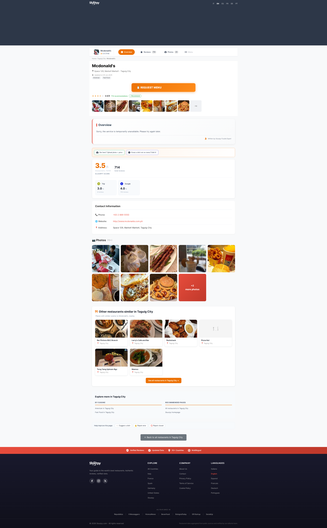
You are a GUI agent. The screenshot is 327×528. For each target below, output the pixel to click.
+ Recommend (135, 96)
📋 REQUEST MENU (149, 87)
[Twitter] (105, 480)
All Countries (153, 469)
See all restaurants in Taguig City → (163, 380)
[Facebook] (92, 480)
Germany (151, 488)
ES (223, 4)
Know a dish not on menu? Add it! (143, 152)
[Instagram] (98, 480)
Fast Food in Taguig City (104, 412)
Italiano (214, 469)
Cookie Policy (185, 488)
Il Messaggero (134, 514)
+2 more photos (192, 287)
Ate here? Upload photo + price (110, 152)
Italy (149, 474)
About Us (183, 469)
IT (213, 4)
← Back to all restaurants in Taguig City (163, 437)
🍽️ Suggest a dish (123, 426)
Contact (182, 474)
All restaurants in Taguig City (176, 408)
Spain (150, 483)
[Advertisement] (163, 25)
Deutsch (214, 488)
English (214, 474)
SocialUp (209, 514)
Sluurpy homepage (172, 412)
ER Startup (196, 514)
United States (153, 493)
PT (237, 4)
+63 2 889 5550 (121, 214)
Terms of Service (186, 483)
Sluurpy (151, 498)
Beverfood (165, 514)
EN (218, 4)
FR (227, 4)
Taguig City (101, 58)
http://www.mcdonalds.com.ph (128, 221)
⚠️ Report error (140, 426)
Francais (214, 483)
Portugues (215, 493)
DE (232, 4)
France (150, 478)
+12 (196, 106)
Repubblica (118, 514)
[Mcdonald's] (97, 106)
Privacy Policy (185, 478)
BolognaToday (180, 514)
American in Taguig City (104, 408)
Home (94, 58)
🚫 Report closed (157, 426)
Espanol (214, 478)
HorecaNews (150, 514)
